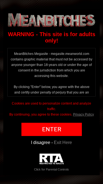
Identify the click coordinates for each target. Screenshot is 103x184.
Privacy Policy (83, 114)
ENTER (51, 129)
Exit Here (63, 142)
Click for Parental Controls (51, 169)
